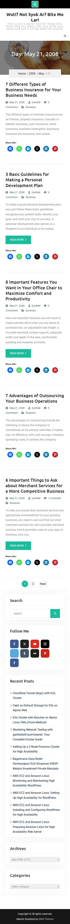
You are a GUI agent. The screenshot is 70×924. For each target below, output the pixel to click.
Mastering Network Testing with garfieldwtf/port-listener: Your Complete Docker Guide (33, 734)
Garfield (36, 102)
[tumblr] (24, 653)
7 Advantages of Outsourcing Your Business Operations (35, 398)
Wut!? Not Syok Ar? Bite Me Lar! (35, 17)
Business (31, 107)
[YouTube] (35, 644)
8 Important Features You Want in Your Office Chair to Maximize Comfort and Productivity (34, 290)
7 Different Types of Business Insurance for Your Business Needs (33, 89)
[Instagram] (45, 644)
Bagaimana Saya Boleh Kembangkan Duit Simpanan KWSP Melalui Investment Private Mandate (35, 763)
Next (43, 584)
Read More (17, 239)
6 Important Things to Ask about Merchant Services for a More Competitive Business (35, 485)
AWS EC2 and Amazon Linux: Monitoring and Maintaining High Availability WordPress (34, 780)
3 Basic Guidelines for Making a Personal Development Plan (27, 179)
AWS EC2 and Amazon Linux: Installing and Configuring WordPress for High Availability (36, 809)
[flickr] (35, 653)
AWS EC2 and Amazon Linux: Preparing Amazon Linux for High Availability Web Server (34, 826)
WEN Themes (46, 919)
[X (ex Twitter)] (24, 644)
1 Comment (54, 498)
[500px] (14, 653)
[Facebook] (14, 644)
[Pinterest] (45, 653)
